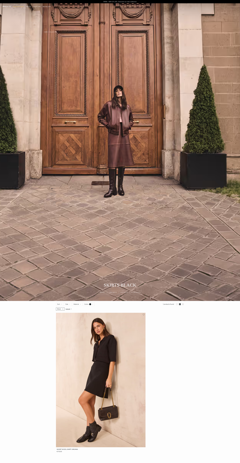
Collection (53, 32)
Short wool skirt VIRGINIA (67, 449)
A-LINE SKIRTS (136, 292)
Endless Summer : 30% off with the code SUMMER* (120, 2)
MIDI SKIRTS (124, 292)
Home (46, 32)
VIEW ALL (102, 292)
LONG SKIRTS (113, 292)
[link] (18, 6)
